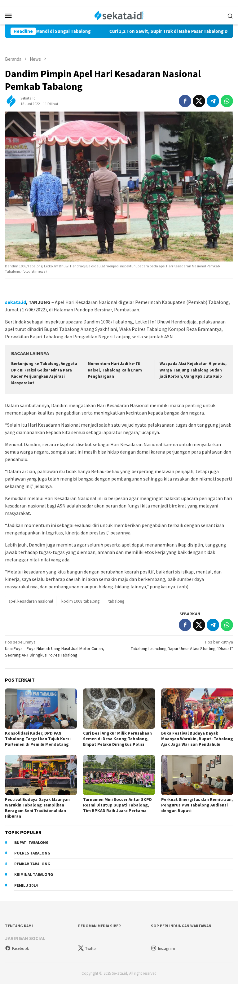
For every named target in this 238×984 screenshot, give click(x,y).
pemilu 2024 (26, 885)
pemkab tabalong (32, 864)
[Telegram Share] (213, 101)
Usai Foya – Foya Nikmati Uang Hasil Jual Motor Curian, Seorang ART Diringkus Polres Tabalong (54, 648)
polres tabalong (32, 853)
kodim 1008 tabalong (80, 601)
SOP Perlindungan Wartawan (181, 926)
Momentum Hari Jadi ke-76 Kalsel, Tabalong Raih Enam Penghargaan (115, 370)
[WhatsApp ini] (227, 101)
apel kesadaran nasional (30, 601)
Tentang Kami (19, 926)
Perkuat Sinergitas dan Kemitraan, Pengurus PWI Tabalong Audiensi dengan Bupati (197, 805)
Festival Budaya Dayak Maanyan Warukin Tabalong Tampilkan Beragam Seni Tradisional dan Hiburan (37, 808)
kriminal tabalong (33, 874)
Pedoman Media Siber (99, 926)
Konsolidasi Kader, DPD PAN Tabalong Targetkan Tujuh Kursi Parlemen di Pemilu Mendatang (38, 738)
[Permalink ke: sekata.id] (11, 100)
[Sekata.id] (119, 15)
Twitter (91, 948)
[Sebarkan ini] (185, 101)
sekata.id (15, 302)
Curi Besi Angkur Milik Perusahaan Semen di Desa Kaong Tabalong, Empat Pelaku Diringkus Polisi (117, 738)
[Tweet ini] (199, 101)
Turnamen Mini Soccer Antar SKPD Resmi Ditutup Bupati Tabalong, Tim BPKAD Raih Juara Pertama (117, 805)
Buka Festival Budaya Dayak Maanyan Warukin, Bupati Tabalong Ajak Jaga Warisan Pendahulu (197, 738)
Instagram (166, 948)
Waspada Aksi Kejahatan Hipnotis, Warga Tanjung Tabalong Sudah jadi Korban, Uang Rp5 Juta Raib (193, 370)
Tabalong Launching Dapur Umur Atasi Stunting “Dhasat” (182, 645)
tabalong (116, 601)
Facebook (20, 948)
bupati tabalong (31, 842)
